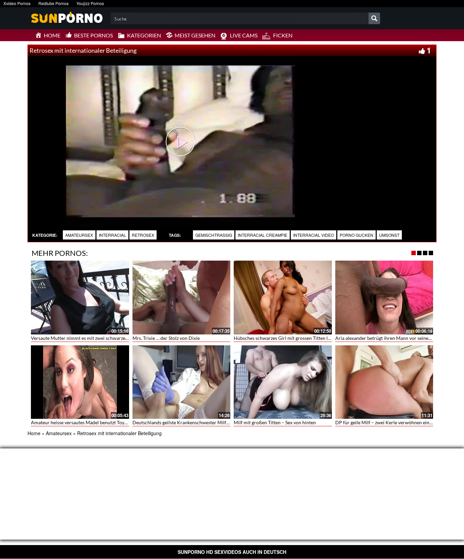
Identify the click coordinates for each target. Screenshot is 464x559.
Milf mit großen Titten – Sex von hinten (275, 422)
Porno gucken (356, 235)
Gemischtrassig (213, 235)
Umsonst (389, 235)
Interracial (112, 235)
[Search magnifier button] (374, 18)
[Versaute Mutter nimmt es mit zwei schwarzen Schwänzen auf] (80, 297)
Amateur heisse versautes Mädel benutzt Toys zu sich (86, 422)
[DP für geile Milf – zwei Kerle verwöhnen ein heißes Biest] (384, 382)
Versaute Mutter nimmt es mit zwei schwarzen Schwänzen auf (95, 338)
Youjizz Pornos (90, 3)
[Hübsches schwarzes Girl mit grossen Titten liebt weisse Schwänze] (283, 297)
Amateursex (79, 235)
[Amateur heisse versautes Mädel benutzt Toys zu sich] (80, 381)
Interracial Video (313, 235)
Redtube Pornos (53, 3)
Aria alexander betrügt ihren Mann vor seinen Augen (390, 338)
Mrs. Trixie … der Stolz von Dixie (166, 338)
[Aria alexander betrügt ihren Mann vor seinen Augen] (384, 296)
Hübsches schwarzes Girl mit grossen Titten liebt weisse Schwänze (303, 338)
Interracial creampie (262, 235)
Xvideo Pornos (17, 3)
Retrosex (143, 235)
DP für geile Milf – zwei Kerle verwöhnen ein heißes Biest (395, 422)
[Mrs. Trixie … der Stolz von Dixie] (181, 297)
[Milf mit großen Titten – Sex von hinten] (283, 382)
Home (34, 433)
